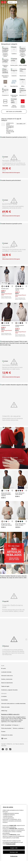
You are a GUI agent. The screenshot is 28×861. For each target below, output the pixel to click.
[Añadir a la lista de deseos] (12, 286)
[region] (14, 833)
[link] (10, 714)
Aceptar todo (14, 848)
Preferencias (13, 856)
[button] (7, 275)
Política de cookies (11, 844)
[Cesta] (22, 2)
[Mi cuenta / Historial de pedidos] (19, 2)
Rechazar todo (14, 852)
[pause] (26, 448)
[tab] (3, 6)
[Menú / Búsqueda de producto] (26, 2)
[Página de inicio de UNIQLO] (3, 2)
